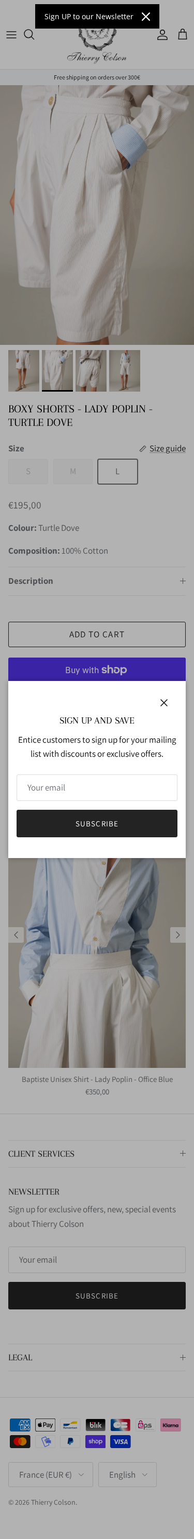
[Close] (146, 16)
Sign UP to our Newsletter (88, 16)
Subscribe (97, 823)
